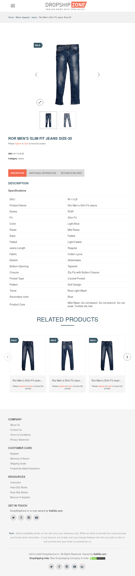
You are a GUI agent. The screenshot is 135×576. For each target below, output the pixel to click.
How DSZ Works (18, 487)
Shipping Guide (18, 463)
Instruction (15, 482)
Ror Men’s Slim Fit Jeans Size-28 (107, 380)
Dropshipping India (39, 558)
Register (14, 453)
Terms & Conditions (20, 434)
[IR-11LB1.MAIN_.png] (67, 74)
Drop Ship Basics (19, 492)
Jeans (34, 17)
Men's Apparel (22, 17)
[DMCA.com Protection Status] (97, 558)
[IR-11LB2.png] (67, 120)
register (18, 144)
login (26, 144)
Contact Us (16, 429)
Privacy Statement (19, 439)
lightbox (40, 102)
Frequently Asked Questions (25, 468)
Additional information (42, 173)
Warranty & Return (19, 458)
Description (17, 173)
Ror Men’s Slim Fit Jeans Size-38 (28, 380)
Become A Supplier (20, 497)
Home (11, 17)
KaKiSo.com (56, 510)
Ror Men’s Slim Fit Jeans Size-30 (67, 380)
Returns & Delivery (71, 173)
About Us (15, 424)
